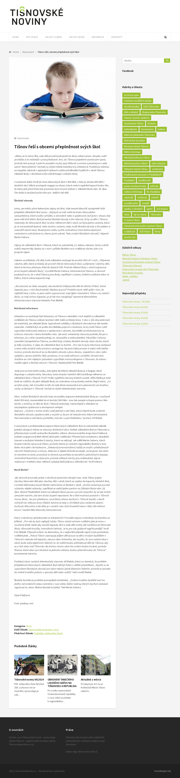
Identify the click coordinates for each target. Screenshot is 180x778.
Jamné (125, 279)
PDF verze (32, 37)
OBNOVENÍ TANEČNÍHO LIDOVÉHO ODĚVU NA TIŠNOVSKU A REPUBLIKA (62, 683)
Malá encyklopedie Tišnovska (139, 134)
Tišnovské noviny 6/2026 (135, 307)
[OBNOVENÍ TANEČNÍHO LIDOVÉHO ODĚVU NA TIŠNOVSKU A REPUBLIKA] (62, 665)
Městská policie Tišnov (136, 163)
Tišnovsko (156, 214)
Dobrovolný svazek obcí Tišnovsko (140, 269)
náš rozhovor (159, 163)
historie (152, 123)
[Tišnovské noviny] (36, 25)
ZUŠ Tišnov (145, 231)
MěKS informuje (132, 152)
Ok (167, 60)
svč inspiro (162, 208)
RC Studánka (153, 191)
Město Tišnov (129, 254)
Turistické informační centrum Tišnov (143, 225)
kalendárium (130, 129)
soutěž (145, 203)
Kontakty (117, 37)
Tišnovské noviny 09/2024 (29, 679)
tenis (126, 214)
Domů (15, 37)
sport (149, 208)
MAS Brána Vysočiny (134, 140)
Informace (98, 37)
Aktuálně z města (91, 679)
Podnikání (129, 180)
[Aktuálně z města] (96, 665)
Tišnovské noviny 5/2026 (135, 312)
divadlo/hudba (131, 106)
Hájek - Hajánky (130, 276)
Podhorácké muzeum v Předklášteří (143, 174)
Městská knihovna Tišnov (137, 157)
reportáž (128, 197)
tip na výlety (140, 214)
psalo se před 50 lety (135, 186)
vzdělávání (129, 231)
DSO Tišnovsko (151, 106)
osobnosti (157, 169)
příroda (154, 186)
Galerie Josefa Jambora (136, 117)
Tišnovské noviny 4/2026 (135, 318)
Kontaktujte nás (163, 771)
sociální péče (131, 203)
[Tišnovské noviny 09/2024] (29, 665)
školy (29, 626)
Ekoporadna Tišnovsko (154, 112)
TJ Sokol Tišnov (132, 220)
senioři (155, 197)
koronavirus (147, 129)
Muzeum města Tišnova (136, 146)
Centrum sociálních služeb (137, 100)
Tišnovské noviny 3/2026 (135, 323)
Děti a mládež (131, 112)
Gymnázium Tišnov (133, 123)
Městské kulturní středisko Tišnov (140, 258)
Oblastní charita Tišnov (136, 169)
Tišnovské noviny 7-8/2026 (136, 301)
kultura (161, 129)
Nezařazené (23, 138)
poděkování (145, 180)
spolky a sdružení (133, 208)
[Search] (165, 37)
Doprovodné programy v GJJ (43, 629)
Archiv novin (77, 37)
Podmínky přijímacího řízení (48, 633)
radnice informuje (133, 191)
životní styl (129, 237)
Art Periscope (131, 95)
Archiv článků (53, 37)
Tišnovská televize (132, 265)
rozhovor (142, 197)
